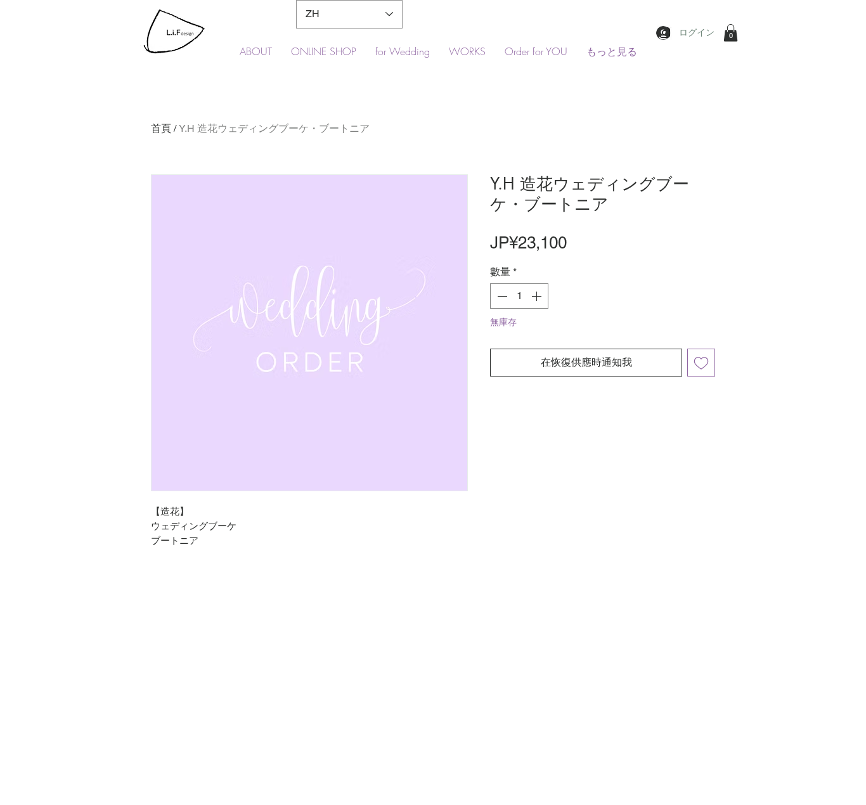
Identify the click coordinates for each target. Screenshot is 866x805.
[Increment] (537, 296)
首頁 (161, 128)
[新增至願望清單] (701, 363)
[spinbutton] (519, 296)
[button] (730, 32)
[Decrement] (501, 296)
